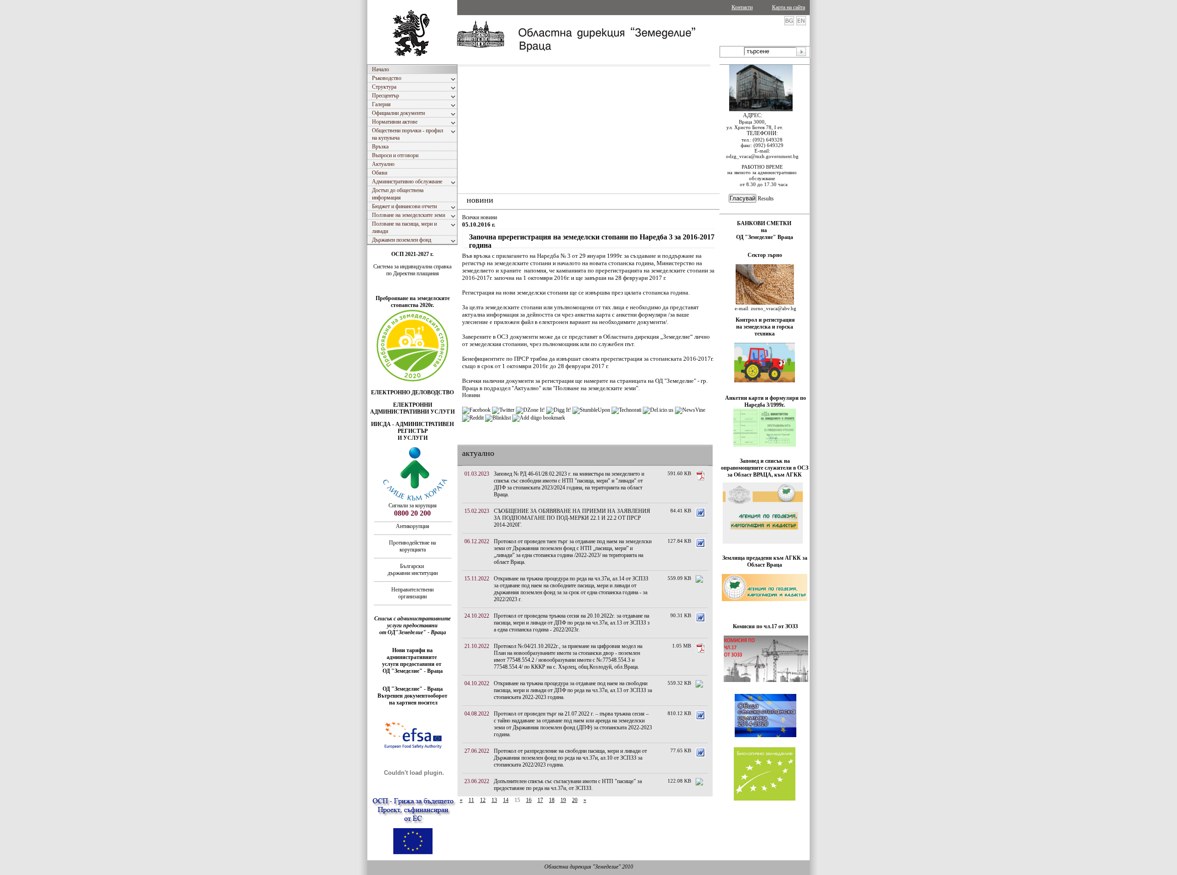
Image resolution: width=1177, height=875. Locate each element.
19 (563, 800)
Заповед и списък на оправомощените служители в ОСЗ (764, 464)
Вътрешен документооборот (412, 696)
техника (764, 333)
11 (471, 800)
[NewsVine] (690, 410)
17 (540, 800)
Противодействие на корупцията (412, 546)
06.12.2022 (476, 541)
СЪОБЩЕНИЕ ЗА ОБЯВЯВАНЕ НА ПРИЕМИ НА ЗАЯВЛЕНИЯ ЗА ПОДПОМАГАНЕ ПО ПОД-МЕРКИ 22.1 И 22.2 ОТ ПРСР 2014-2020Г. (572, 518)
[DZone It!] (530, 410)
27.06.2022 (476, 751)
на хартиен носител (413, 702)
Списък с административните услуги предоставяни (412, 622)
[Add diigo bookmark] (538, 418)
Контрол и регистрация (765, 320)
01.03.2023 (476, 474)
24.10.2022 (476, 616)
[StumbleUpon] (591, 410)
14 (506, 800)
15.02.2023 (476, 511)
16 (528, 800)
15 (517, 800)
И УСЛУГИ (413, 438)
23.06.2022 (476, 781)
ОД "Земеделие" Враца (764, 237)
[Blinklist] (498, 418)
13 (494, 800)
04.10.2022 (476, 683)
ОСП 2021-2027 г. (412, 254)
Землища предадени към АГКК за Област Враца (764, 561)
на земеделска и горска (764, 327)
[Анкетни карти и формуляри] (764, 445)
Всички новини (479, 217)
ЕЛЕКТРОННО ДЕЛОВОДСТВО (412, 392)
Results (766, 198)
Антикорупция (412, 526)
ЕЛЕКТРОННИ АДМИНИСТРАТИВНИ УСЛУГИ (412, 408)
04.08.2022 (476, 713)
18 (551, 800)
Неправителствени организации (412, 593)
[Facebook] (476, 410)
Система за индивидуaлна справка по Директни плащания (412, 270)
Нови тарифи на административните (412, 653)
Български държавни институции (413, 569)
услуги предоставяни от (412, 664)
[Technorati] (626, 410)
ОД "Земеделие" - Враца (413, 671)
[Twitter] (503, 410)
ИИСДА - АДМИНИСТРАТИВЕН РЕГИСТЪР (412, 427)
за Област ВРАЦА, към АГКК (764, 475)
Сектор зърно (765, 255)
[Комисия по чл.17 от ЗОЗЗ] (766, 680)
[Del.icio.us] (658, 410)
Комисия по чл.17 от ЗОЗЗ (765, 626)
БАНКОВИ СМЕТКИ (765, 223)
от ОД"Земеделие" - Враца (412, 632)
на (764, 230)
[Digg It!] (558, 410)
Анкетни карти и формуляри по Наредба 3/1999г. (765, 401)
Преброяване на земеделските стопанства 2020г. (413, 301)
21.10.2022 (476, 646)
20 (574, 800)
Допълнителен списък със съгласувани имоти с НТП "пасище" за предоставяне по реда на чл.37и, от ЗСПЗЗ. (568, 784)
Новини (471, 395)
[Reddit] (473, 418)
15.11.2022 (476, 578)
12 (483, 800)
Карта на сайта (788, 7)
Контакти (742, 7)
